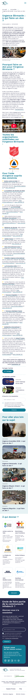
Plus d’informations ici (12, 201)
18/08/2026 (18, 379)
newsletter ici (15, 364)
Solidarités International (11, 327)
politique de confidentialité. (14, 406)
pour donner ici (10, 187)
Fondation (24, 681)
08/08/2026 (18, 388)
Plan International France (12, 246)
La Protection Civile (11, 266)
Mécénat (17, 682)
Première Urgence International (14, 258)
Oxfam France (9, 238)
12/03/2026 (5, 483)
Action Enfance (20, 555)
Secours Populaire (11, 295)
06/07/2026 (5, 461)
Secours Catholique (8, 283)
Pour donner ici (16, 243)
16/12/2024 (4, 506)
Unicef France (20, 338)
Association (18, 681)
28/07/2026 (5, 439)
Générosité (11, 681)
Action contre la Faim (10, 181)
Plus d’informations (12, 211)
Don (7, 681)
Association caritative (9, 682)
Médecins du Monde (11, 227)
